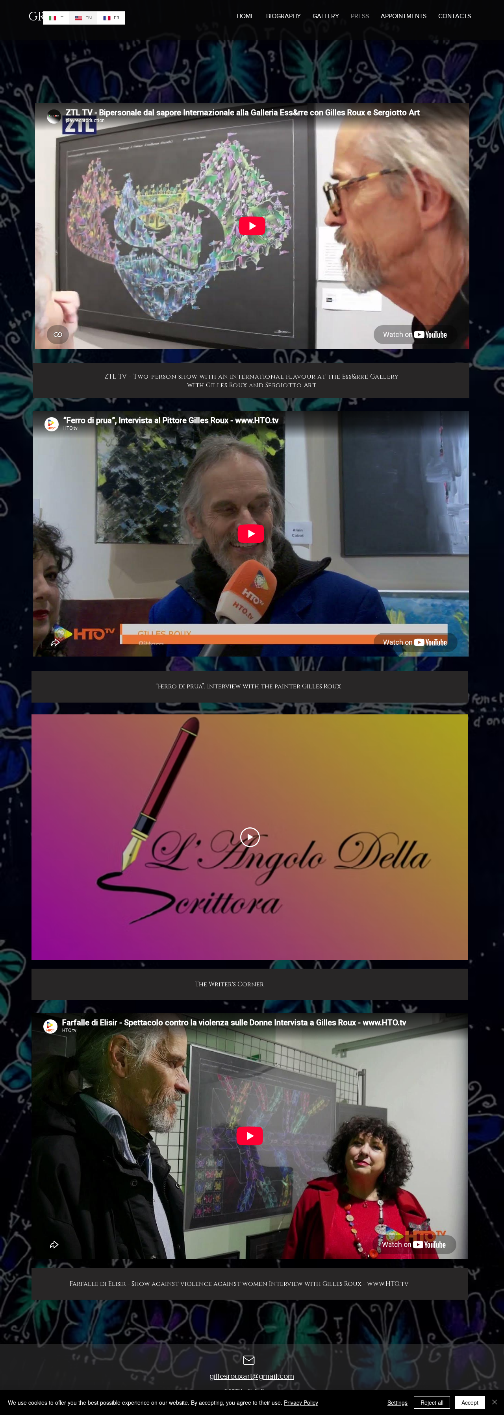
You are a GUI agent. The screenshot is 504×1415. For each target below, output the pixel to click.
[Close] (494, 1402)
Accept (469, 1402)
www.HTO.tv (388, 1284)
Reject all (432, 1402)
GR (37, 17)
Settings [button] (397, 1402)
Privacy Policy (301, 1402)
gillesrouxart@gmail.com (251, 1376)
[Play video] (250, 837)
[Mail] (249, 1360)
